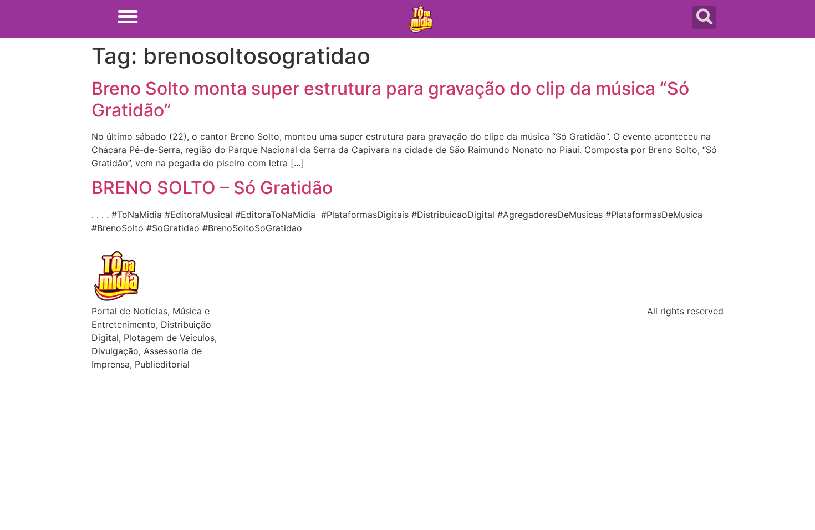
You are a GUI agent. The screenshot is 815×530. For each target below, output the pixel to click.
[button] (127, 16)
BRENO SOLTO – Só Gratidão (212, 187)
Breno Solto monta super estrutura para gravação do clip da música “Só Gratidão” (390, 99)
